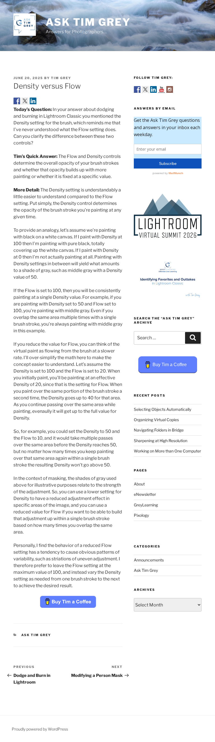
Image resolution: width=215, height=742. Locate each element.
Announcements (149, 560)
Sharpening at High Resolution (160, 440)
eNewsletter (145, 494)
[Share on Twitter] (25, 101)
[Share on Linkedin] (33, 101)
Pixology (141, 515)
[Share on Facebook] (16, 101)
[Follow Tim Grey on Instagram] (169, 89)
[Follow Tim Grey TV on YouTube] (161, 89)
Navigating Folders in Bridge (159, 430)
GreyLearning (146, 504)
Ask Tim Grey (88, 22)
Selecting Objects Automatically (162, 409)
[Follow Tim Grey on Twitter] (145, 89)
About (139, 484)
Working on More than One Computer (167, 451)
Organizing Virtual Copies (156, 419)
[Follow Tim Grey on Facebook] (137, 89)
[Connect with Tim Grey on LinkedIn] (153, 89)
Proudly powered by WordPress (40, 729)
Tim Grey (61, 78)
